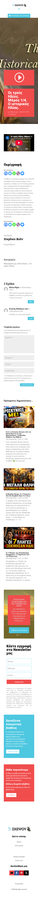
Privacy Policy (19, 884)
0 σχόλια (12, 114)
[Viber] (18, 173)
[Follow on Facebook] (16, 872)
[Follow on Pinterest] (21, 872)
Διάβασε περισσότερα (19, 630)
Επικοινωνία (19, 860)
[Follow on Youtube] (11, 872)
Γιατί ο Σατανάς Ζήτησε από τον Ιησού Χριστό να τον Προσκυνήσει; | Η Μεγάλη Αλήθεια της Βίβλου (18, 434)
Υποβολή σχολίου (27, 385)
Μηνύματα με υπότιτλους (15, 263)
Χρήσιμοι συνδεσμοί (19, 856)
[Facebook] (6, 173)
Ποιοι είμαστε (19, 845)
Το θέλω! (11, 795)
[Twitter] (10, 173)
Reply (31, 302)
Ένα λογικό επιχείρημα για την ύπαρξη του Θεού (19, 602)
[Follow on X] (26, 872)
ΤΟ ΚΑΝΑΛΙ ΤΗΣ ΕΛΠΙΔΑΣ (20, 16)
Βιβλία (19, 842)
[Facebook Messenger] (22, 173)
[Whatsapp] (14, 173)
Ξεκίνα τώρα (13, 751)
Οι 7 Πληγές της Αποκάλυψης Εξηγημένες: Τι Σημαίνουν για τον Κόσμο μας (17, 554)
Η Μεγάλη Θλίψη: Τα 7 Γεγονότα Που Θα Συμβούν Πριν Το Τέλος (18, 495)
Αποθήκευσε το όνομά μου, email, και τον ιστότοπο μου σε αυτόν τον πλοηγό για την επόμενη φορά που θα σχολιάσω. (18, 378)
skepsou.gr (14, 112)
